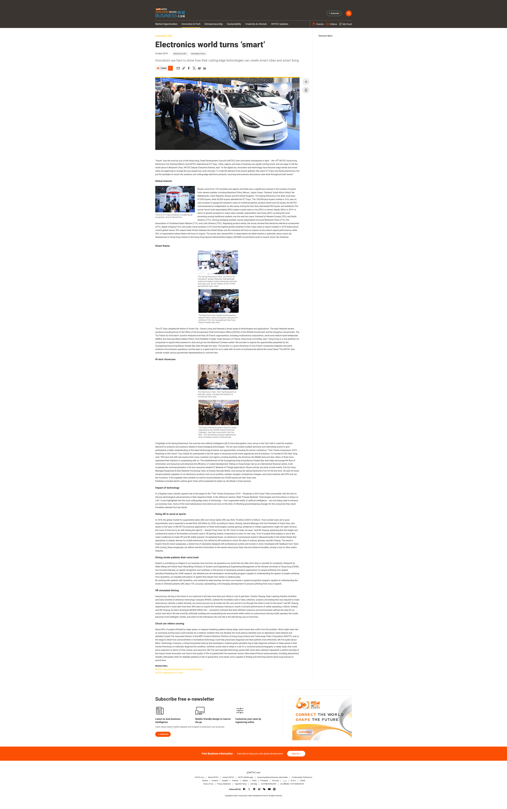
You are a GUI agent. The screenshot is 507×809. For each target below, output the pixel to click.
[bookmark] (306, 90)
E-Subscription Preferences (302, 777)
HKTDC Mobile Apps (245, 777)
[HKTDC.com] (253, 772)
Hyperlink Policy (241, 784)
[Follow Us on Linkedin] (254, 789)
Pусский (275, 781)
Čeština (205, 781)
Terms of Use (208, 784)
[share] (306, 81)
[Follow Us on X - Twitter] (249, 789)
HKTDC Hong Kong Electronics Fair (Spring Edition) (179, 669)
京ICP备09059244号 (268, 784)
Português (264, 781)
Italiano (245, 781)
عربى (285, 781)
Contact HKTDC (228, 777)
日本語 (302, 781)
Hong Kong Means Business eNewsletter (272, 777)
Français (235, 781)
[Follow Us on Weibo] (259, 789)
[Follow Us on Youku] (274, 789)
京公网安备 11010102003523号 (292, 784)
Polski (254, 781)
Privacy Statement (224, 784)
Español (225, 781)
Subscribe (164, 734)
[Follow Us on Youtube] (269, 789)
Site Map (254, 784)
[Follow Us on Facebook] (244, 789)
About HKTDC (213, 777)
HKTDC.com (199, 777)
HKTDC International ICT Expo (169, 672)
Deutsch (215, 781)
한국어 (293, 781)
